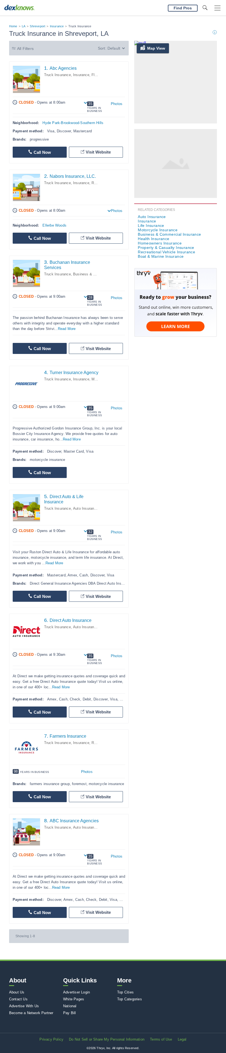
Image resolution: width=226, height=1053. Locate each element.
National (70, 1006)
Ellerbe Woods (54, 225)
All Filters (25, 48)
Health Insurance (153, 239)
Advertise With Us (24, 1006)
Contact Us (18, 999)
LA (23, 26)
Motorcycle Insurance (157, 230)
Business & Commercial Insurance (169, 234)
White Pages (73, 999)
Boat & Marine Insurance (161, 256)
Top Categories (129, 999)
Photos (116, 104)
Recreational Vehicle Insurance (166, 252)
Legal (182, 1039)
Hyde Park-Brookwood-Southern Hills (72, 123)
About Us (17, 992)
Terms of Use (161, 1039)
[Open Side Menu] (217, 8)
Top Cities (125, 992)
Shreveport (37, 26)
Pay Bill (69, 1013)
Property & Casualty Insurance (166, 247)
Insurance (57, 26)
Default (113, 48)
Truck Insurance (57, 75)
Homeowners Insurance (160, 243)
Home (13, 26)
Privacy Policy (51, 1039)
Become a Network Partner (31, 1013)
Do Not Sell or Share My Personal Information (106, 1039)
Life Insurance (151, 225)
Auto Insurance (85, 508)
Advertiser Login (76, 992)
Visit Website (98, 152)
